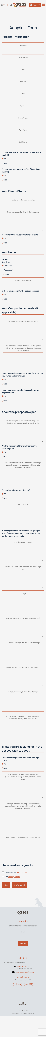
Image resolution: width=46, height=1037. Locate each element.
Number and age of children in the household (23, 212)
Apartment (8, 270)
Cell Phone (23, 142)
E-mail (23, 70)
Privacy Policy (14, 876)
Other (6, 274)
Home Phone (23, 118)
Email (23, 932)
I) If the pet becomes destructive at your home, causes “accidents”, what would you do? (23, 717)
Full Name (23, 45)
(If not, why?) (23, 504)
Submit (6, 885)
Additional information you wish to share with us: (23, 837)
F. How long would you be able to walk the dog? (23, 643)
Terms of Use (21, 872)
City (23, 94)
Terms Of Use (23, 1010)
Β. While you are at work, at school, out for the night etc (23, 568)
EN (4, 5)
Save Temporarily (19, 885)
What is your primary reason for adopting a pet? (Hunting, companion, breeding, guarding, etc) (23, 422)
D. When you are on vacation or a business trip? (23, 618)
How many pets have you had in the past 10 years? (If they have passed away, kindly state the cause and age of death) (23, 348)
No (5, 158)
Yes (5, 163)
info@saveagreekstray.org (25, 972)
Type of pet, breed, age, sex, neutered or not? (23, 321)
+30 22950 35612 (23, 966)
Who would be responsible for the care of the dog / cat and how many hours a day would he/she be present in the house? (23, 465)
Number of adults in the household (23, 200)
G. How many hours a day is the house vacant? (23, 667)
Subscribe (23, 943)
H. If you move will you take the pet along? (23, 692)
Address (23, 82)
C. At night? (23, 593)
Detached (8, 265)
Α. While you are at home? (23, 542)
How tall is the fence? (23, 280)
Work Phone (23, 130)
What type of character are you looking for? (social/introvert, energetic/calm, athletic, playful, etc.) (23, 776)
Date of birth (23, 58)
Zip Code (23, 106)
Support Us (36, 5)
